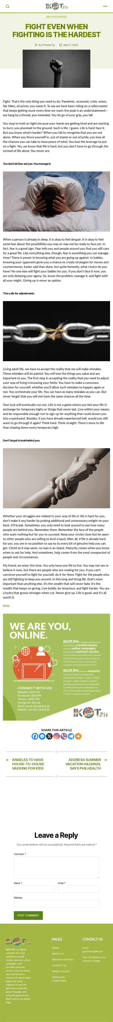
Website (18, 897)
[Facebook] (35, 736)
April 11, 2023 (70, 44)
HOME (55, 948)
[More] (78, 736)
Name (18, 883)
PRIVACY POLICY (61, 971)
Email (61, 883)
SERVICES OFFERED (62, 960)
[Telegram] (71, 736)
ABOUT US (58, 954)
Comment (20, 854)
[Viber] (63, 736)
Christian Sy (48, 44)
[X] (49, 736)
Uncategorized (56, 16)
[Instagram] (56, 736)
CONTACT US (59, 965)
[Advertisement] (56, 808)
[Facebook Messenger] (42, 736)
